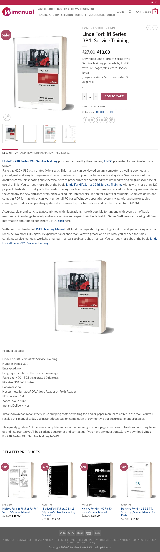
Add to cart (114, 96)
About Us (8, 540)
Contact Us (24, 540)
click (61, 220)
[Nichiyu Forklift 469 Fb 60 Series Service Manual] (100, 480)
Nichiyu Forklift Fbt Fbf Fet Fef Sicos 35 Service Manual (20, 510)
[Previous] (8, 73)
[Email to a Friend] (99, 120)
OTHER (111, 14)
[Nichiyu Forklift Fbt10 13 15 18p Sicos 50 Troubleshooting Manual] (60, 480)
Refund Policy (88, 540)
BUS (59, 9)
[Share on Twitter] (92, 120)
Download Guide (77, 542)
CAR (66, 9)
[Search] (130, 11)
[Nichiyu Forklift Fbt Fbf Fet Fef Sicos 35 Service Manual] (20, 480)
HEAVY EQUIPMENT (82, 9)
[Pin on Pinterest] (105, 120)
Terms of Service (66, 540)
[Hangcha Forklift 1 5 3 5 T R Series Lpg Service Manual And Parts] (139, 480)
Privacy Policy (43, 540)
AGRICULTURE (46, 9)
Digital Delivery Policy (115, 540)
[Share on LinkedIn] (112, 120)
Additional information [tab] (36, 152)
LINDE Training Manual (49, 229)
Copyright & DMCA (144, 540)
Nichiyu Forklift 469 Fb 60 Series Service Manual (97, 510)
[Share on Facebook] (86, 120)
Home (86, 27)
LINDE (111, 27)
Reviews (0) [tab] (63, 152)
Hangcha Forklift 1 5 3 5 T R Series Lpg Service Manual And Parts (138, 512)
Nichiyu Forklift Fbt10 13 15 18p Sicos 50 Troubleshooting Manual (58, 512)
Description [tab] (10, 152)
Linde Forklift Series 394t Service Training (30, 161)
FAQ (92, 542)
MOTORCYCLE (96, 14)
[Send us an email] (156, 2)
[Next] (72, 73)
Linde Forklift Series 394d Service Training (94, 184)
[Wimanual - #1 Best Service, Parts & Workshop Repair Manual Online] (18, 11)
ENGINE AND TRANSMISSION (56, 14)
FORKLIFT (80, 14)
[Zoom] (6, 117)
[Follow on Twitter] (152, 2)
